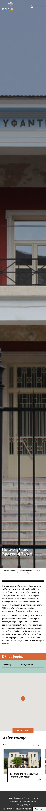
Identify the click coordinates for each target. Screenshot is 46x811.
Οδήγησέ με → (23, 730)
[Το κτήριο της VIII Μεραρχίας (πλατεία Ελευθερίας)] (22, 761)
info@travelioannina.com (13, 809)
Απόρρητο (39, 809)
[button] (40, 744)
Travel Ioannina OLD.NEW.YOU (8, 6)
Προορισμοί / (15, 570)
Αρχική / (7, 570)
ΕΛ (32, 6)
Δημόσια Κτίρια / (26, 570)
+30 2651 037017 (23, 805)
